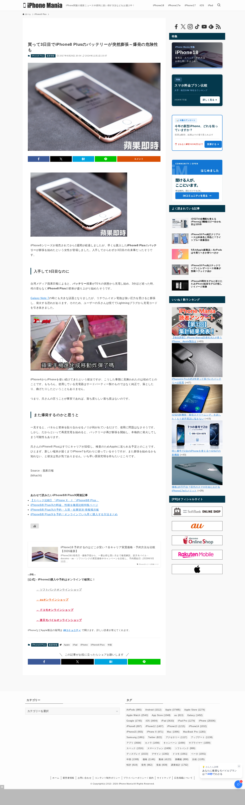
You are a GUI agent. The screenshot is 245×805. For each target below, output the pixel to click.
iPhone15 (134, 732)
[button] (39, 159)
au (178, 715)
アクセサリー (176, 737)
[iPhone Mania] (42, 5)
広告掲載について (183, 778)
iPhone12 (154, 726)
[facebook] (176, 27)
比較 (198, 759)
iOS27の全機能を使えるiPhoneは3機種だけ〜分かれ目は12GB (206, 222)
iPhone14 (198, 726)
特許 (132, 765)
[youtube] (204, 27)
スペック (135, 748)
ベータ (198, 754)
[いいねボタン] (34, 525)
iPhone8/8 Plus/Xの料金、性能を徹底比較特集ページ (64, 505)
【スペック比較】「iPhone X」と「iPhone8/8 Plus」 (64, 500)
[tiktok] (197, 27)
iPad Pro (186, 721)
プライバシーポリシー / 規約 (139, 778)
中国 (110, 645)
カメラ (152, 743)
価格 (149, 759)
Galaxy (195, 715)
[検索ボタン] (218, 5)
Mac (173, 732)
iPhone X (155, 732)
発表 (161, 765)
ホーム (55, 778)
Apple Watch (137, 715)
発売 (146, 765)
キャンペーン (174, 743)
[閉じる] (239, 766)
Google (134, 721)
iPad (75, 645)
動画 (165, 759)
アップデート (201, 737)
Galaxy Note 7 (39, 298)
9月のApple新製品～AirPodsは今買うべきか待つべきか (206, 251)
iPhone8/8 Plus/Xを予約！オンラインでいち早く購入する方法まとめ (74, 514)
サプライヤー (199, 743)
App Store (161, 715)
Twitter (155, 737)
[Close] (2, 787)
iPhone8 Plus (38, 56)
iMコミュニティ (72, 630)
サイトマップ (164, 778)
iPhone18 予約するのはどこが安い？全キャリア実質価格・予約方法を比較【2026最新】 (108, 549)
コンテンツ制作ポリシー (107, 778)
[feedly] (211, 27)
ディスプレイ (137, 754)
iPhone (84, 645)
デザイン (160, 754)
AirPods (134, 709)
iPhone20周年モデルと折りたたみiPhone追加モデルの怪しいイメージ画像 (206, 284)
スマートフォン (159, 748)
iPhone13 (176, 726)
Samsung (135, 737)
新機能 (181, 759)
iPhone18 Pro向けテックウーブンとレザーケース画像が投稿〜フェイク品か (206, 268)
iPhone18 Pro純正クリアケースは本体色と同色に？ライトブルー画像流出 (206, 237)
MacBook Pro (194, 732)
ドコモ (180, 754)
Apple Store (194, 709)
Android (153, 709)
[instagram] (190, 27)
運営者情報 (68, 778)
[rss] (218, 27)
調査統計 (179, 765)
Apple (67, 645)
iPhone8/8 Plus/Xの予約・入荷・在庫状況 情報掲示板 (64, 509)
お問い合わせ (85, 778)
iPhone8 (134, 726)
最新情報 (50, 56)
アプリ (133, 743)
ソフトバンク (185, 748)
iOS (152, 721)
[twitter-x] (183, 27)
